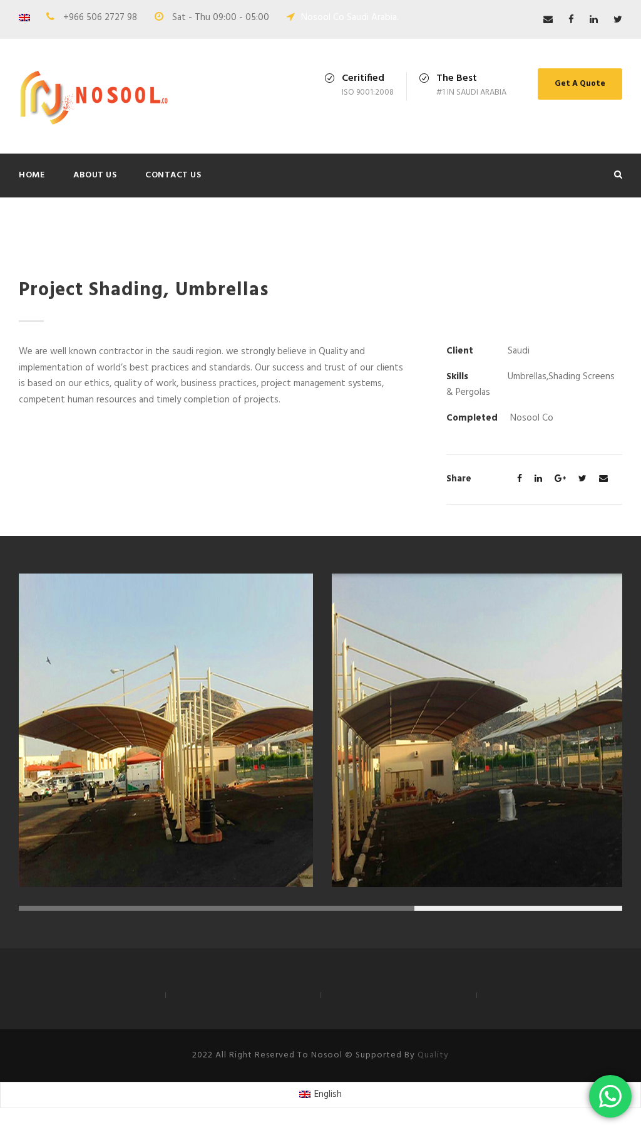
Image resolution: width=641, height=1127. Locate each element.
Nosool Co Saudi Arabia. (350, 17)
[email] (548, 20)
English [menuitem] (328, 1094)
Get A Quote (580, 83)
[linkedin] (594, 20)
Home (31, 175)
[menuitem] (320, 1095)
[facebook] (571, 20)
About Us (94, 175)
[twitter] (617, 20)
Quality (433, 1055)
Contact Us (173, 175)
